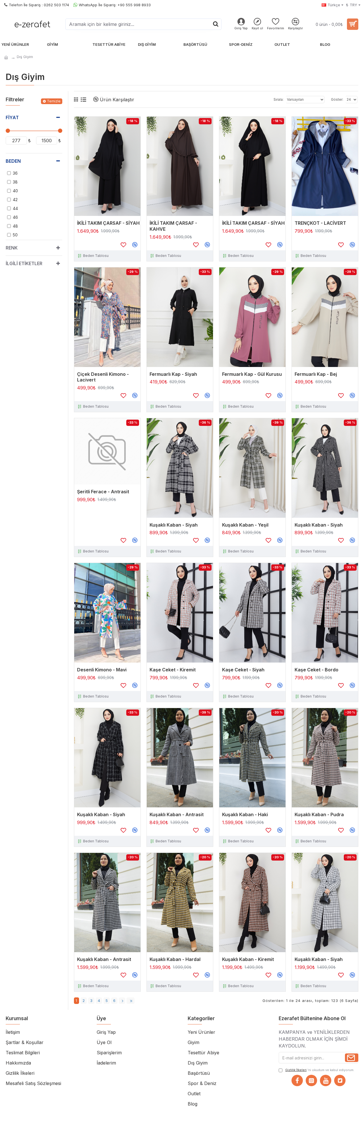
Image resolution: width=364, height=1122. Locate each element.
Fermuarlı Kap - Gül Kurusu (252, 374)
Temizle (54, 101)
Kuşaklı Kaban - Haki (245, 814)
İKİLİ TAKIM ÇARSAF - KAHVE (173, 226)
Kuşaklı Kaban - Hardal (175, 959)
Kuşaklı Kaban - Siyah (174, 525)
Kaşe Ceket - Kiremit (173, 670)
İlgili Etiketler (24, 263)
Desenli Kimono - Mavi (102, 670)
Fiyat (12, 117)
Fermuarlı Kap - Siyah (173, 374)
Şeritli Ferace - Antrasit (103, 491)
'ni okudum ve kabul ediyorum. (319, 1070)
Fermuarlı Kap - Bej (316, 374)
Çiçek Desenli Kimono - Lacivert (103, 377)
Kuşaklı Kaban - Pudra (319, 814)
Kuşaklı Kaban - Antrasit (177, 814)
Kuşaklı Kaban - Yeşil (245, 525)
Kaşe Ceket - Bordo (316, 670)
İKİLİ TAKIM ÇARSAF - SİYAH (108, 223)
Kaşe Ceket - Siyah (243, 670)
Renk (12, 248)
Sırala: (279, 99)
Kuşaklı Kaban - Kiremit (248, 959)
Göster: (337, 99)
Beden (13, 161)
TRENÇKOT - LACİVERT (320, 223)
